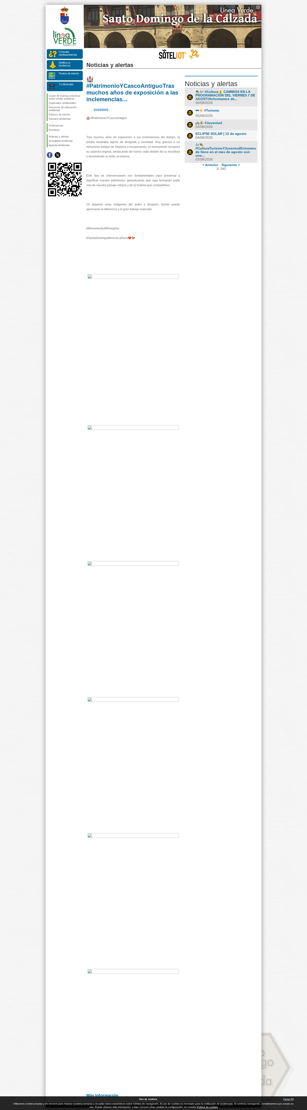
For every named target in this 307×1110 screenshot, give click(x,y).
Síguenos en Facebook (50, 155)
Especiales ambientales (62, 102)
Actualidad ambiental (60, 140)
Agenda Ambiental (59, 145)
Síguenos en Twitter (57, 155)
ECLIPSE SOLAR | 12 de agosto (221, 134)
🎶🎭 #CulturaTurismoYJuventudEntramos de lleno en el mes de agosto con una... (225, 150)
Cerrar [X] (288, 1099)
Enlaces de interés (59, 114)
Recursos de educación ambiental (63, 109)
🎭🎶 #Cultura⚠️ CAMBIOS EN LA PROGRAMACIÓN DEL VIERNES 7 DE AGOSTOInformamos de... (225, 95)
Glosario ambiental (59, 118)
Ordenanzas (56, 125)
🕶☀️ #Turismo (207, 110)
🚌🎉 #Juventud (208, 123)
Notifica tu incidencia (64, 64)
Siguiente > (230, 165)
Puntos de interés (69, 73)
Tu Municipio (66, 84)
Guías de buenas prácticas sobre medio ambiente (64, 97)
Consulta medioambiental (68, 53)
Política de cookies (207, 1107)
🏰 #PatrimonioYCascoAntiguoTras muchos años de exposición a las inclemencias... (132, 89)
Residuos (54, 129)
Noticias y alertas (59, 136)
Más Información (102, 1095)
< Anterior (210, 165)
